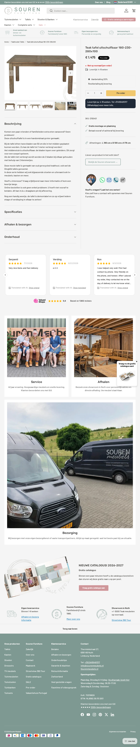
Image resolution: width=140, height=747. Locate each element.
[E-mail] (109, 180)
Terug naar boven (70, 629)
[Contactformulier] (123, 180)
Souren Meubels (15, 732)
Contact (29, 660)
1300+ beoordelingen (54, 2)
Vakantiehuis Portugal (36, 693)
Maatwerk (30, 665)
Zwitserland (57, 676)
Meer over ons (73, 619)
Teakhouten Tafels (17, 42)
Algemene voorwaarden (117, 732)
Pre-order (121, 93)
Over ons (99, 2)
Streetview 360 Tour (121, 620)
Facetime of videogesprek (63, 687)
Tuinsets (8, 693)
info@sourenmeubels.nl (92, 665)
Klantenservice (80, 19)
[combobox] (81, 11)
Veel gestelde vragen (61, 682)
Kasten (7, 654)
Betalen (55, 649)
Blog (108, 2)
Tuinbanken (10, 687)
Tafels (7, 649)
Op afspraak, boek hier (119, 679)
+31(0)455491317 (92, 662)
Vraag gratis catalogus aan (93, 588)
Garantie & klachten (60, 665)
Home (6, 42)
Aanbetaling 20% (99, 79)
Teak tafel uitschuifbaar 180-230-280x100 (41, 42)
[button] (134, 11)
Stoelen (8, 660)
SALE (28, 682)
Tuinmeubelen (11, 676)
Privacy (133, 732)
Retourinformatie (59, 671)
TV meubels (10, 671)
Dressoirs (9, 665)
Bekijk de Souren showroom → (103, 162)
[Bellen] (116, 180)
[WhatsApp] (102, 180)
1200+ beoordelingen (101, 707)
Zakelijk (95, 19)
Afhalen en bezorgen (61, 654)
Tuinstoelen (10, 682)
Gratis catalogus (33, 676)
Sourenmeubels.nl (89, 669)
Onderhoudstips (59, 660)
